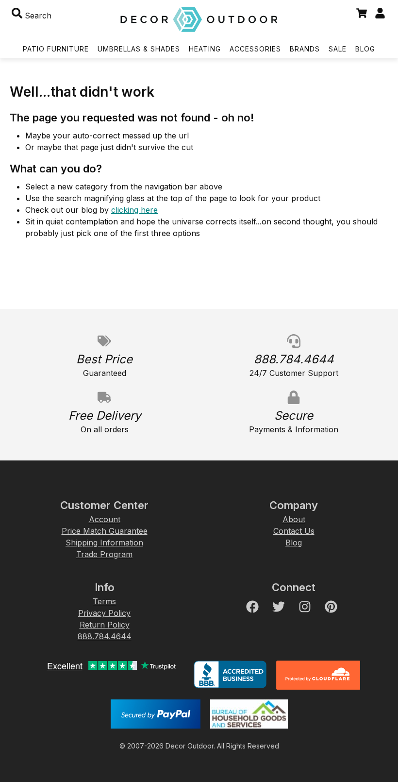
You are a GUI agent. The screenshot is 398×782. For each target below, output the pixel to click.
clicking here (134, 210)
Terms (104, 601)
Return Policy (105, 624)
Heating (205, 49)
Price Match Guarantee (105, 531)
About (293, 519)
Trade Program (104, 554)
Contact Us (294, 531)
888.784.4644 (105, 636)
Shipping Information (104, 542)
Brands (305, 49)
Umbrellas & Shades (139, 49)
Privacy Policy (104, 613)
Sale (338, 49)
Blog (293, 542)
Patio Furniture (56, 49)
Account (104, 519)
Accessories (255, 49)
